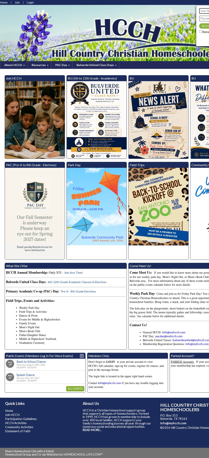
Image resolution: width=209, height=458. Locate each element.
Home (9, 410)
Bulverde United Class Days (97, 65)
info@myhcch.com (173, 423)
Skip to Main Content (177, 431)
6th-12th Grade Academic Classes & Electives (77, 282)
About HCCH (14, 65)
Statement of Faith (17, 431)
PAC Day (62, 65)
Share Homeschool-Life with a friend (29, 451)
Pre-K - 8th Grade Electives (78, 291)
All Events (75, 388)
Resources (40, 65)
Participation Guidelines (21, 419)
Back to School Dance (31, 361)
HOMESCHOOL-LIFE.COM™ (83, 454)
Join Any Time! (73, 272)
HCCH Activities (16, 423)
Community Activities (19, 427)
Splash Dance (26, 375)
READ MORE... (92, 430)
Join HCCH (12, 415)
